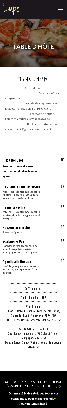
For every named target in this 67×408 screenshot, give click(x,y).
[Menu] (60, 9)
